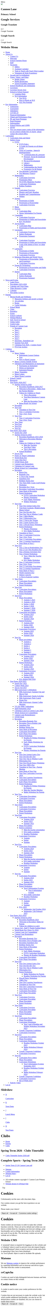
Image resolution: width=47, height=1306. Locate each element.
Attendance (14, 111)
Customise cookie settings (28, 1213)
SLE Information (21, 96)
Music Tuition (20, 353)
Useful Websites (20, 305)
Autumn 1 (27, 642)
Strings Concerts (25, 575)
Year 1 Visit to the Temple (28, 520)
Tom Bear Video (30, 447)
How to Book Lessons (27, 359)
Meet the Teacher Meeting (33, 790)
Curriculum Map (25, 211)
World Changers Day (26, 573)
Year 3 (17, 334)
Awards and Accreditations (19, 75)
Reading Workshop (31, 834)
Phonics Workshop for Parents (35, 750)
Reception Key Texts (26, 487)
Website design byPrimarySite (16, 1184)
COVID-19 (14, 113)
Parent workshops (25, 828)
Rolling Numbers (25, 186)
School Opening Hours (18, 61)
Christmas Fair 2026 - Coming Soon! (28, 345)
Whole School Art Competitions (26, 468)
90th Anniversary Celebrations (26, 690)
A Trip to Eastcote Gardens (29, 577)
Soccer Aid (19, 454)
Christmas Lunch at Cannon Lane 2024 (29, 711)
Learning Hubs (20, 94)
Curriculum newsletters (27, 612)
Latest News (14, 282)
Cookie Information (12, 1171)
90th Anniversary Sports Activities (31, 696)
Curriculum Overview (27, 178)
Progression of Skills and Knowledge (32, 219)
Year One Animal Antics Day (29, 506)
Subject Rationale (25, 234)
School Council (15, 378)
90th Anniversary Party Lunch (30, 698)
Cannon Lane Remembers (24, 464)
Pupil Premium (15, 121)
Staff (11, 63)
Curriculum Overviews (27, 629)
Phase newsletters (25, 640)
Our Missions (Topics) (27, 173)
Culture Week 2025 (22, 686)
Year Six (18, 428)
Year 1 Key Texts (25, 414)
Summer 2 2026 (29, 610)
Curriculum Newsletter (27, 817)
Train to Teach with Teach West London (29, 71)
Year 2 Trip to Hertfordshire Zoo (31, 548)
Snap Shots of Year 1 (26, 543)
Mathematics (28, 165)
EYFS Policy (24, 144)
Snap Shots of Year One (27, 771)
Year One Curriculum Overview (30, 987)
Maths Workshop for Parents (34, 792)
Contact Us (14, 56)
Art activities (19, 301)
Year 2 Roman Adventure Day (30, 552)
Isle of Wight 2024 (26, 1081)
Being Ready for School (28, 403)
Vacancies (13, 65)
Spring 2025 (28, 821)
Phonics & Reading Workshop (35, 955)
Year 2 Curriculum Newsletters (30, 566)
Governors (14, 88)
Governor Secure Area (18, 90)
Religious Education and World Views (28, 257)
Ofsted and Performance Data (20, 117)
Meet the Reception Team (33, 401)
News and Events (11, 280)
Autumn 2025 (29, 614)
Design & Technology (23, 265)
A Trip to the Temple (26, 477)
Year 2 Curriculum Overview (29, 418)
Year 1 (17, 330)
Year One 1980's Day (27, 765)
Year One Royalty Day (27, 512)
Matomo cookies (13, 1263)
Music (17, 207)
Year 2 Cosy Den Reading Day (30, 550)
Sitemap (8, 1169)
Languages (18, 249)
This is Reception (30, 395)
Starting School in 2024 (23, 918)
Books (17, 303)
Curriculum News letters (28, 1058)
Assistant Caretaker (22, 69)
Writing (22, 196)
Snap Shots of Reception (28, 491)
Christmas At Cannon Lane (24, 466)
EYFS (17, 142)
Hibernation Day (25, 761)
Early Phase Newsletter (27, 993)
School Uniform (16, 316)
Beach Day (23, 472)
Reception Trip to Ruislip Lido (30, 723)
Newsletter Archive (17, 293)
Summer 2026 (29, 619)
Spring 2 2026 (29, 606)
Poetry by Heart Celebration (25, 456)
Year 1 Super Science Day (28, 523)
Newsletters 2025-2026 (18, 284)
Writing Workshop (30, 502)
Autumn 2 (27, 644)
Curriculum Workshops (27, 184)
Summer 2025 (29, 824)
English (17, 188)
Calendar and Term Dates (19, 286)
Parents (8, 295)
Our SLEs (22, 98)
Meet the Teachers (30, 445)
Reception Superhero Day (28, 943)
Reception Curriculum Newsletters (31, 489)
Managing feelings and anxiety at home (29, 299)
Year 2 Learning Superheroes (29, 569)
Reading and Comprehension (29, 194)
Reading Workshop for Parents (35, 976)
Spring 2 (27, 648)
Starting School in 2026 (23, 385)
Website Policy (10, 1174)
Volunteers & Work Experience (26, 73)
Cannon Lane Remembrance (25, 715)
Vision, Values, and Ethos (19, 77)
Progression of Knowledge (28, 203)
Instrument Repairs (26, 370)
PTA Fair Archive (21, 347)
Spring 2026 (28, 617)
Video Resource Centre (18, 288)
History (17, 272)
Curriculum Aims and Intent (20, 138)
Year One (18, 408)
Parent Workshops (25, 493)
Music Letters (19, 374)
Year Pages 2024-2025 (18, 681)
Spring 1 (27, 646)
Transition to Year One (27, 410)
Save (21, 1304)
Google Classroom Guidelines (30, 1030)
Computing (19, 215)
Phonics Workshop (30, 497)
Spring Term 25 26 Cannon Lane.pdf (18, 1165)
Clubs (12, 309)
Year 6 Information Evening (34, 888)
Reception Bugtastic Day (28, 721)
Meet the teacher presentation (34, 830)
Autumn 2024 (29, 819)
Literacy (27, 163)
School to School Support (19, 92)
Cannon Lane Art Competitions (26, 932)
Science (17, 199)
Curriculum (9, 136)
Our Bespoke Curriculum (28, 171)
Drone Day (23, 700)
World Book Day (21, 458)
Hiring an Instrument (26, 368)
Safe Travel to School (18, 320)
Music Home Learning (23, 376)
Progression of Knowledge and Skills (32, 267)
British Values (20, 79)
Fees (20, 357)
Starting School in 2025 (23, 435)
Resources (13, 380)
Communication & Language (34, 155)
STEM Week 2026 (21, 462)
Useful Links (14, 324)
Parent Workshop (25, 621)
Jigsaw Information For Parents (30, 213)
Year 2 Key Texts (25, 420)
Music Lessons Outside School (26, 362)
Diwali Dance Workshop (28, 978)
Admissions (14, 107)
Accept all (13, 1213)
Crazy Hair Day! (21, 460)
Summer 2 (27, 652)
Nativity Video (15, 1083)
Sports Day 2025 (21, 683)
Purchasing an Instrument (28, 366)
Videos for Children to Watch (29, 393)
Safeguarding (15, 123)
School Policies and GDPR (20, 125)
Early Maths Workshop (32, 500)
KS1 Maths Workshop (32, 531)
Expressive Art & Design (33, 169)
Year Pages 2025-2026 (18, 431)
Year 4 (17, 336)
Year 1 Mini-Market (26, 516)
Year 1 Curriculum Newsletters (30, 539)
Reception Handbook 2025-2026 (31, 437)
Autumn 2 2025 (29, 602)
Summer (27, 842)
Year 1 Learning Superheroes (29, 541)
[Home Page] (2, 4)
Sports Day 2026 (21, 433)
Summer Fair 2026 (21, 343)
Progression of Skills (26, 201)
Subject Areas (15, 140)
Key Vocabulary (25, 222)
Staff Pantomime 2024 (23, 709)
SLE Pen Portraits (25, 102)
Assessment (14, 109)
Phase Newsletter (25, 1001)
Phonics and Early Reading (29, 192)
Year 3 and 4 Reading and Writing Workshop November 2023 (34, 1026)
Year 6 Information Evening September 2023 (34, 1065)
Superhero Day (24, 479)
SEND (12, 127)
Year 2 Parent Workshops (28, 554)
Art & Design (19, 224)
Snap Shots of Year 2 (26, 571)
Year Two (18, 416)
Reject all (5, 1213)
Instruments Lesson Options (29, 355)
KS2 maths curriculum (32, 861)
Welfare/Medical (16, 318)
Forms (12, 313)
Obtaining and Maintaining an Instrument (29, 364)
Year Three (19, 422)
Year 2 (17, 332)
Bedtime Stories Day (26, 481)
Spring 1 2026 (29, 604)
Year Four (18, 424)
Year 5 (17, 339)
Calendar (13, 290)
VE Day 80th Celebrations (24, 706)
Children (8, 349)
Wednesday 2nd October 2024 (35, 909)
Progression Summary (27, 236)
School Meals (15, 307)
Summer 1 (27, 650)
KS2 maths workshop (31, 832)
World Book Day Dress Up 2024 (26, 930)
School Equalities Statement (25, 84)
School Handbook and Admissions (22, 86)
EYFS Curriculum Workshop (34, 495)
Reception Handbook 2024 (29, 920)
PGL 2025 (23, 907)
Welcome (13, 58)
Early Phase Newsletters (28, 734)
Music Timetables (21, 372)
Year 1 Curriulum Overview (29, 412)
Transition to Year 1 (26, 533)
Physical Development (32, 161)
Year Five (18, 426)
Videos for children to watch (29, 926)
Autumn (27, 838)
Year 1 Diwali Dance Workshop (30, 525)
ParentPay (13, 311)
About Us (9, 54)
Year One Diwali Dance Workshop (31, 763)
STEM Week (19, 717)
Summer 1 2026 (29, 608)
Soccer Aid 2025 (21, 688)
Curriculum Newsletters (27, 581)
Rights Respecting (21, 81)
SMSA (17, 67)
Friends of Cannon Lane (19, 326)
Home (7, 52)
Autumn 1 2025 (29, 600)
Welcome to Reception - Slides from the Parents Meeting (32, 390)
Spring (26, 840)
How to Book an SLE (27, 100)
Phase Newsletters (25, 583)
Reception (18, 328)
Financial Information (18, 115)
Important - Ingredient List (24, 341)
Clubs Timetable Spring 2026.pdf (17, 1156)
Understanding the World (33, 167)
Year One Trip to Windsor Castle (31, 514)
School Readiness (25, 451)
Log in (7, 1085)
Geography (19, 230)
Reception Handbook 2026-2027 (31, 387)
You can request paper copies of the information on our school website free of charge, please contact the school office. (27, 132)
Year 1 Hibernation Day (27, 518)
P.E (16, 238)
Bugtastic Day (24, 474)
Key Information (11, 104)
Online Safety (15, 322)
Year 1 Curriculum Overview (29, 535)
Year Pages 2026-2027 (18, 382)
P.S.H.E (17, 209)
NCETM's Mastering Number (30, 182)
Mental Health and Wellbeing (20, 297)
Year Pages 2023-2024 (18, 915)
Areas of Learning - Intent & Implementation (29, 151)
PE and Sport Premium (18, 119)
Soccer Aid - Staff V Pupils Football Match (30, 928)
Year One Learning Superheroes (30, 778)
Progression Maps (25, 180)
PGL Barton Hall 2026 (27, 679)
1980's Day (23, 980)
